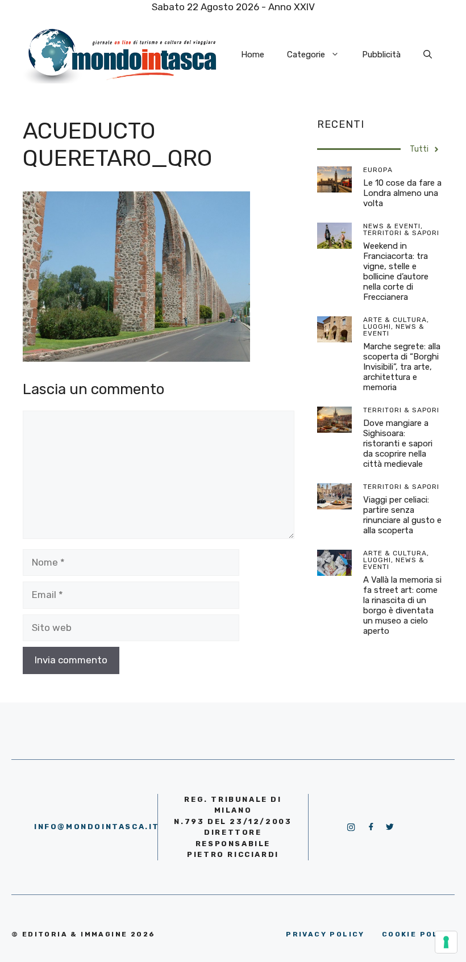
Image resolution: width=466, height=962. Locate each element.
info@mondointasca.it (97, 826)
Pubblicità (381, 54)
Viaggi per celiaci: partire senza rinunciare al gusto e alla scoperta (402, 515)
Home (252, 54)
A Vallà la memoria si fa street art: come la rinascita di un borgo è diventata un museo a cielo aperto (402, 605)
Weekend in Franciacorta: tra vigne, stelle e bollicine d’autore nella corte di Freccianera (395, 271)
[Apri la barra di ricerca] (427, 54)
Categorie (306, 54)
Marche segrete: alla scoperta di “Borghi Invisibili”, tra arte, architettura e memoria (401, 366)
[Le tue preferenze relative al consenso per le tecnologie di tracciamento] (446, 942)
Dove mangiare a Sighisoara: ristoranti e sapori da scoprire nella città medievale (397, 443)
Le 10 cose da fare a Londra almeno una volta (402, 193)
